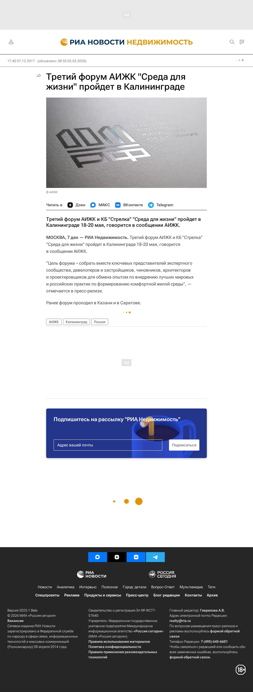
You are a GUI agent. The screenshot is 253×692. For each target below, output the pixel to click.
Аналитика (65, 587)
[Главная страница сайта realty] (126, 42)
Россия (99, 322)
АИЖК (54, 322)
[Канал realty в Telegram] (155, 557)
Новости (45, 587)
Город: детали (134, 587)
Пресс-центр (137, 595)
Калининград (76, 322)
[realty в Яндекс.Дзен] (116, 557)
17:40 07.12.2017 (21, 61)
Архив (212, 595)
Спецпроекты (47, 595)
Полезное (110, 587)
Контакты (193, 595)
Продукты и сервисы (102, 595)
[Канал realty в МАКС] (97, 557)
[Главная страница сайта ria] (89, 42)
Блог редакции (166, 595)
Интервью (88, 587)
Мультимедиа (191, 587)
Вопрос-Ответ (163, 587)
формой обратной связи (189, 657)
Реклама (71, 595)
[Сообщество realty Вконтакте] (136, 557)
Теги (211, 587)
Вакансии (15, 621)
